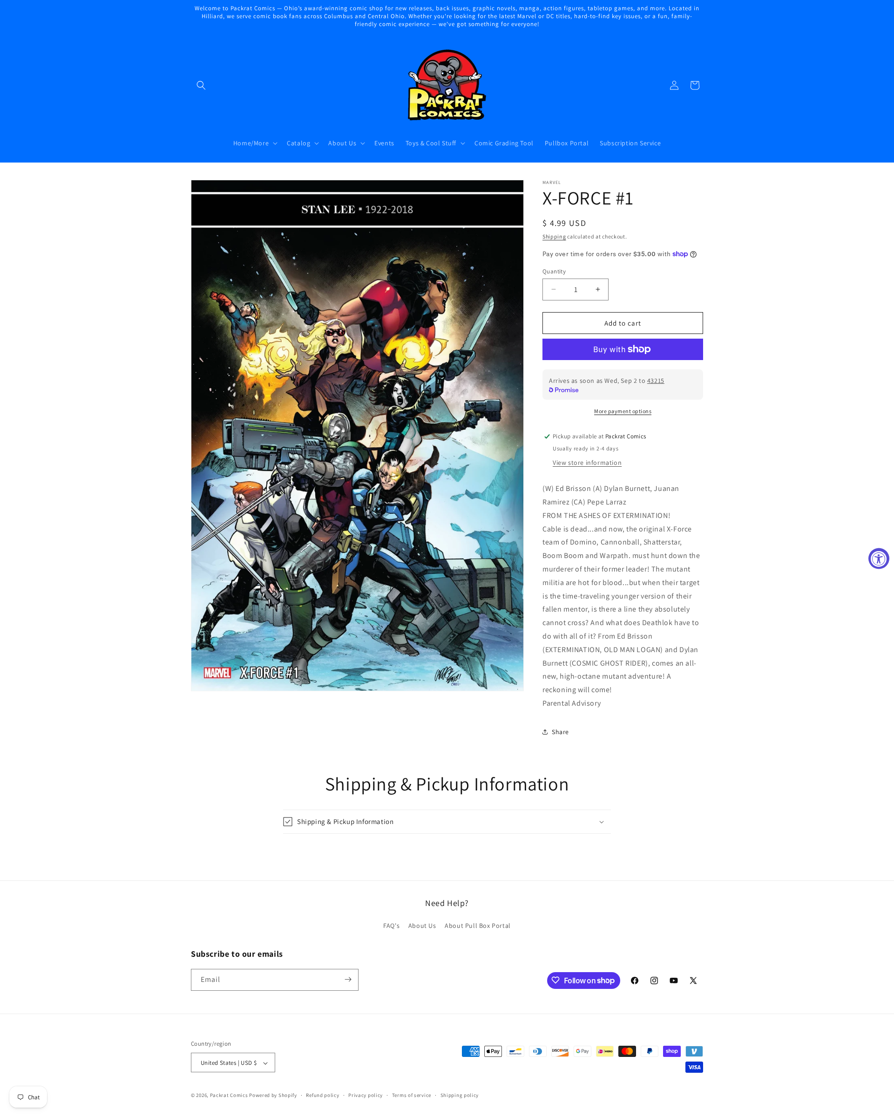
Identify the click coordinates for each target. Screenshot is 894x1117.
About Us (422, 926)
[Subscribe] (348, 979)
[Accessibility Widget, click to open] (878, 558)
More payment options (622, 411)
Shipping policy (459, 1095)
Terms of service (411, 1095)
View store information (587, 462)
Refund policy (322, 1095)
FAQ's (391, 926)
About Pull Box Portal (478, 926)
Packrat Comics (229, 1095)
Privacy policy (365, 1095)
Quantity (554, 271)
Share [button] (560, 732)
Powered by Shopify (273, 1095)
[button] (201, 85)
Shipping (554, 236)
